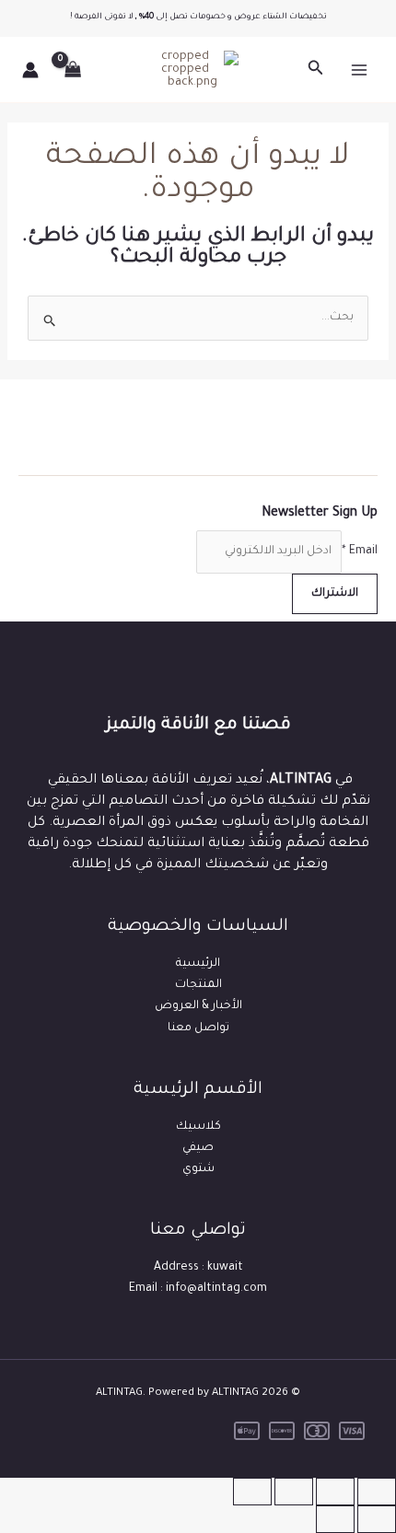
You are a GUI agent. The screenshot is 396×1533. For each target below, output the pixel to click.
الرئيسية (198, 964)
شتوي (198, 1169)
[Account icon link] (30, 70)
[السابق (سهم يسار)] (376, 1519)
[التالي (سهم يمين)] (335, 1519)
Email (360, 551)
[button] (314, 69)
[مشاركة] (293, 1491)
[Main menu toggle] (359, 70)
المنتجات (198, 985)
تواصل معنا (198, 1028)
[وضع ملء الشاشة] (335, 1491)
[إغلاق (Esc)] (252, 1491)
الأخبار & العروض (198, 1006)
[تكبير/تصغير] (376, 1491)
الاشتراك (334, 593)
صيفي (198, 1148)
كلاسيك (198, 1127)
